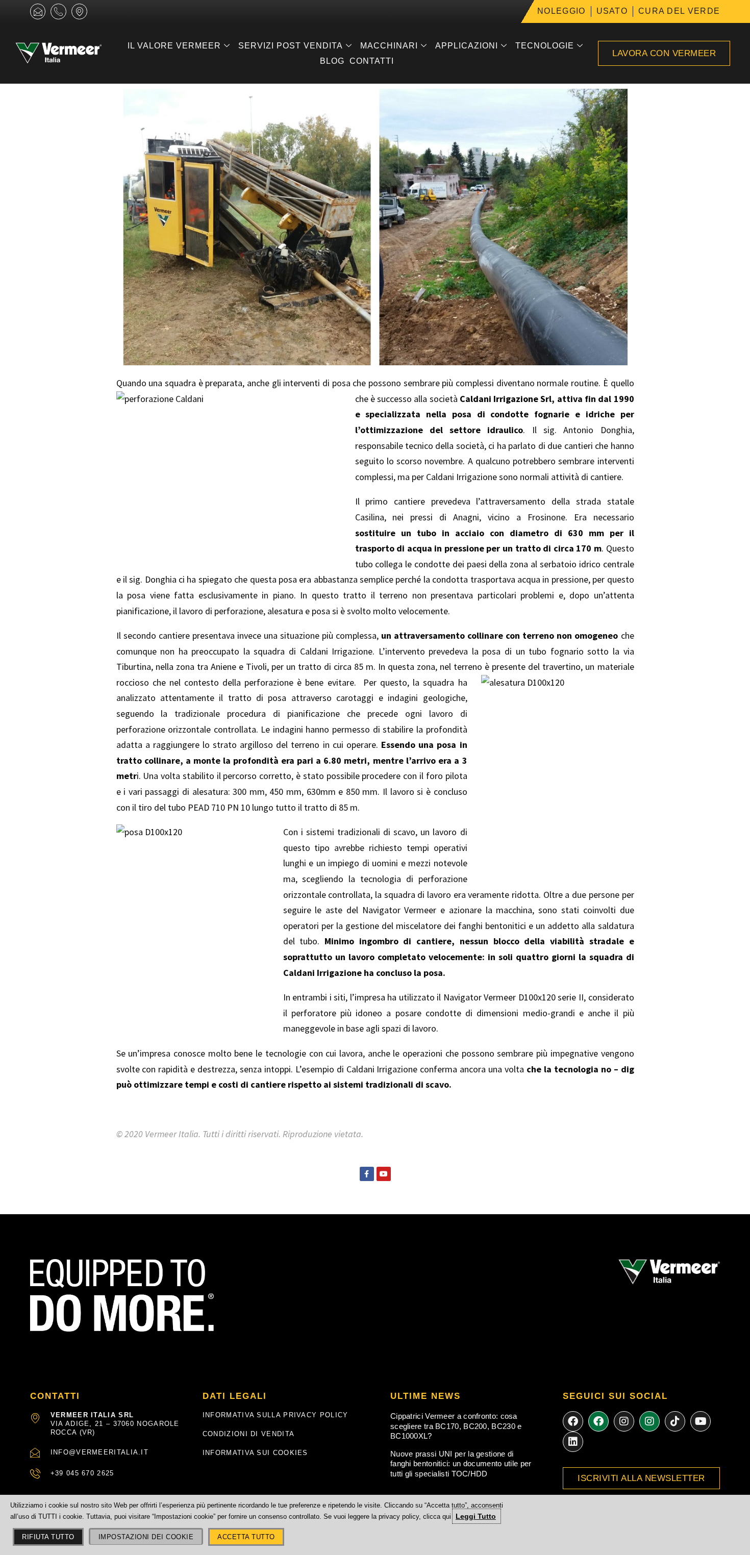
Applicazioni (466, 45)
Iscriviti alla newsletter (641, 1478)
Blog (332, 61)
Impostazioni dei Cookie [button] (146, 1537)
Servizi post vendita (290, 45)
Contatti (371, 61)
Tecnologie (544, 45)
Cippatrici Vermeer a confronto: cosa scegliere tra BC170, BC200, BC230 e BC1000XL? (456, 1426)
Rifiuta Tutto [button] (48, 1537)
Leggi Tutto (476, 1516)
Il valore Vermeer (174, 45)
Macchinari (389, 45)
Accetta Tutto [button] (246, 1537)
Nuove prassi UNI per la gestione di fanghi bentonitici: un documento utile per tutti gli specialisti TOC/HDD (461, 1463)
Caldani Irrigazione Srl (506, 399)
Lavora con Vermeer (664, 53)
